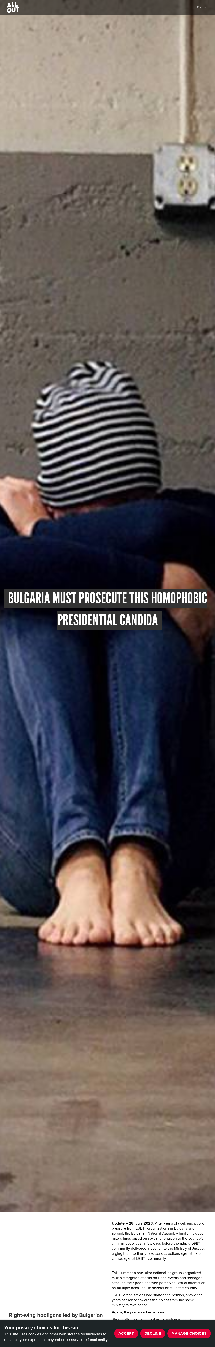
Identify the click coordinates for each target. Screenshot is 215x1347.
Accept (126, 1333)
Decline (152, 1333)
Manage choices (189, 1333)
